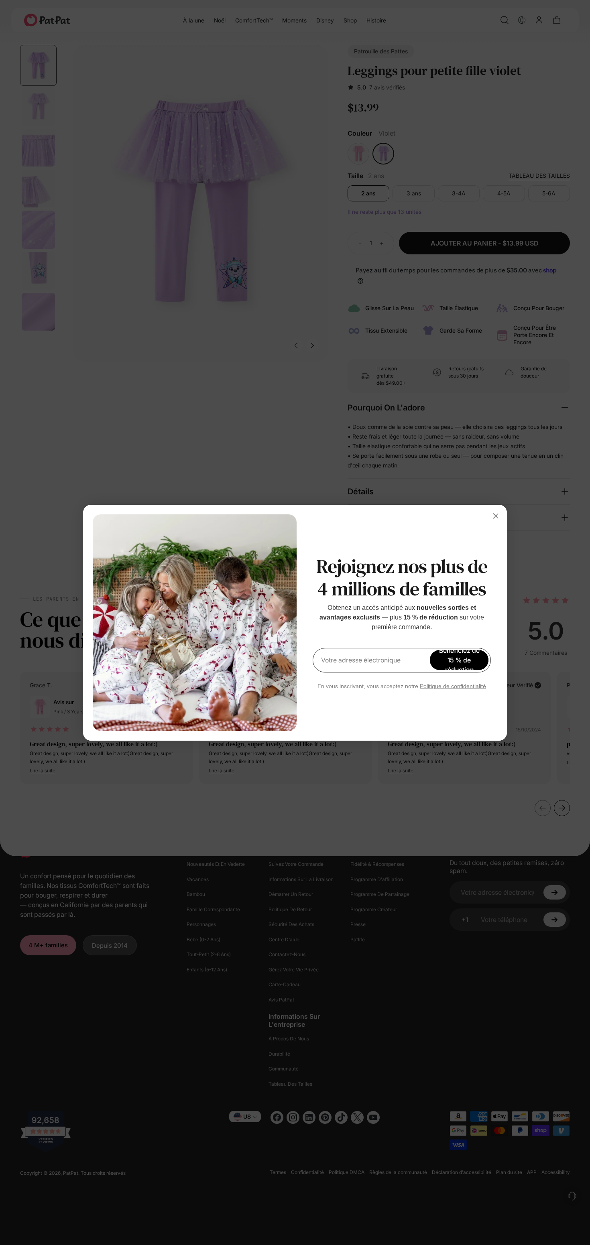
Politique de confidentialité (453, 686)
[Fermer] (495, 516)
